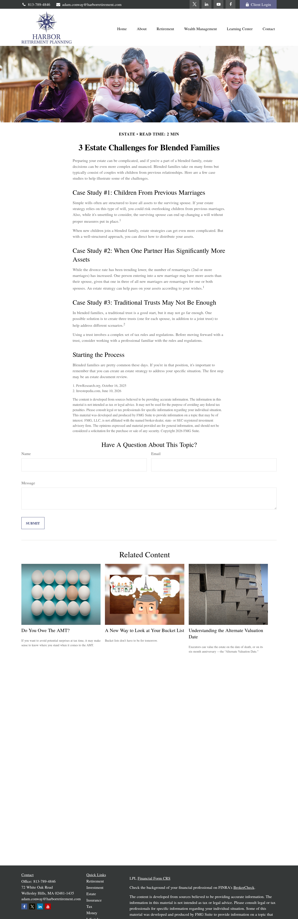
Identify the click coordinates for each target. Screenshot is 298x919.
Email (156, 453)
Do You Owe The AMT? (45, 630)
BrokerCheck (243, 887)
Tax (89, 906)
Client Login (261, 4)
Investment (94, 887)
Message (28, 482)
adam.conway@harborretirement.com (92, 4)
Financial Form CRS (154, 878)
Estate (91, 893)
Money (91, 912)
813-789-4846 (39, 4)
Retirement (95, 881)
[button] (121, 28)
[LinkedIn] (206, 4)
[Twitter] (194, 4)
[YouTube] (218, 4)
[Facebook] (230, 4)
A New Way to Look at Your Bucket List (144, 630)
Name (26, 453)
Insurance (94, 900)
